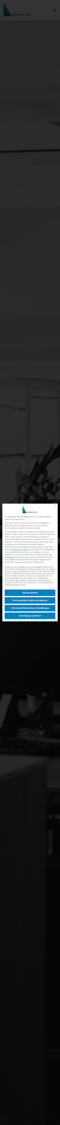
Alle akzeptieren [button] (30, 593)
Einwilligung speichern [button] (30, 616)
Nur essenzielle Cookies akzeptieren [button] (30, 600)
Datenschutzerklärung (20, 549)
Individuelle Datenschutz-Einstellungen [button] (30, 608)
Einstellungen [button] (10, 557)
